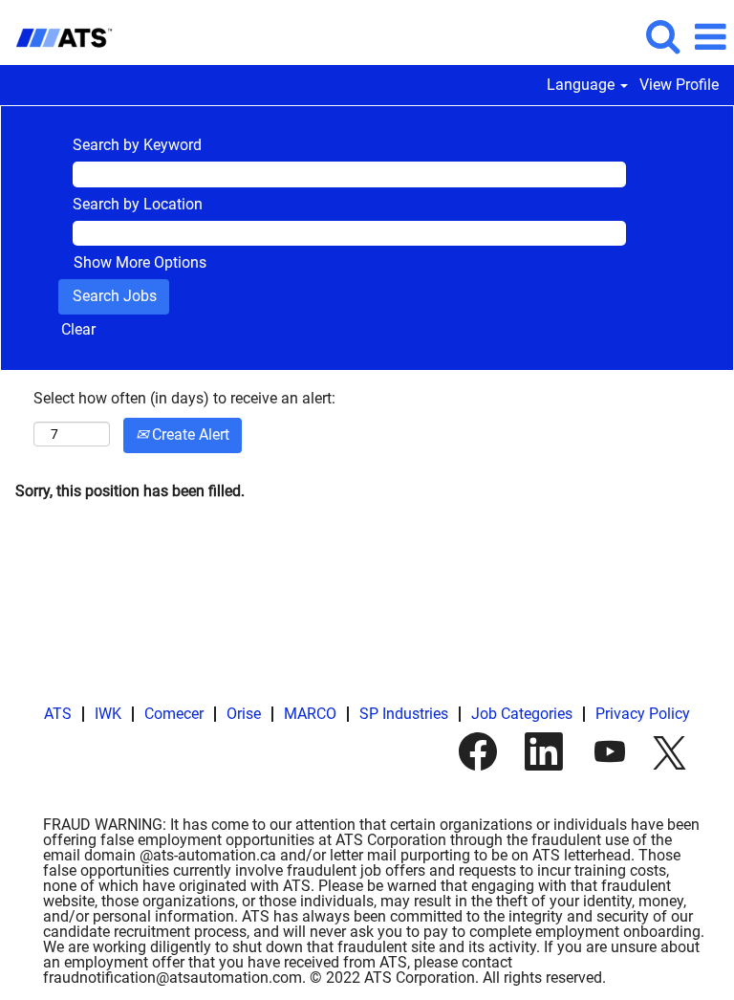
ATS (58, 714)
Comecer (174, 714)
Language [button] (582, 85)
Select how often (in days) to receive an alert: (184, 398)
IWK (108, 714)
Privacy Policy (642, 714)
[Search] (662, 36)
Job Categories (521, 714)
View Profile (679, 85)
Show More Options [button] (140, 262)
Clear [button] (78, 329)
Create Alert (188, 434)
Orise (244, 714)
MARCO (310, 714)
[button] (710, 37)
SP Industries (403, 714)
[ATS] (57, 36)
